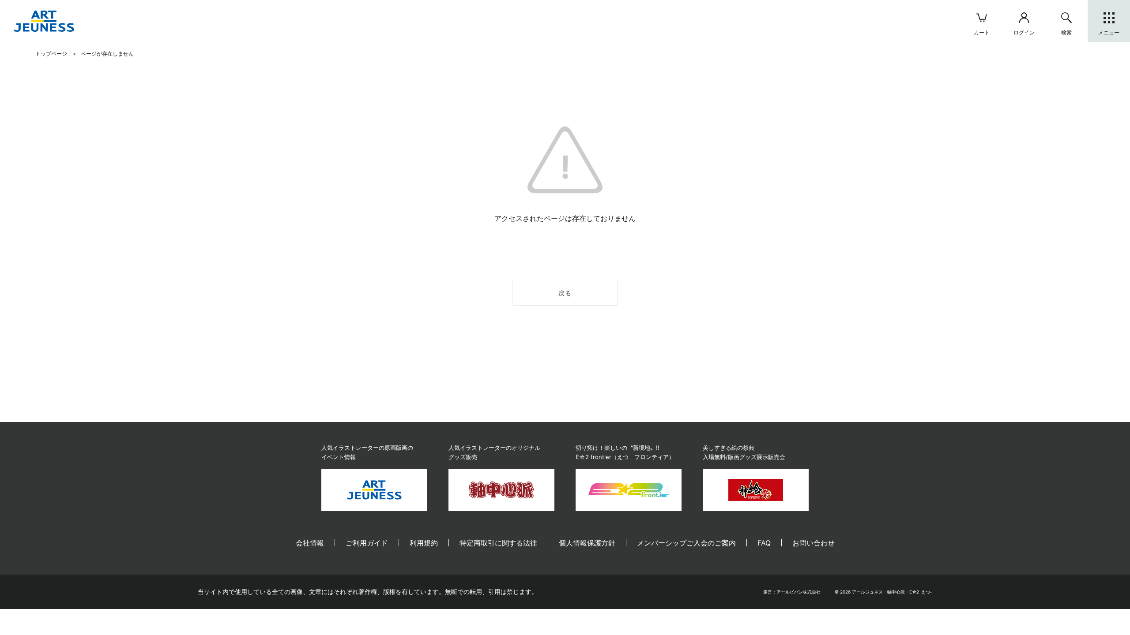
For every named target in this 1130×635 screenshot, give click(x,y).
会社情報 (310, 542)
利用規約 (424, 542)
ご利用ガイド (367, 542)
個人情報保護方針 (587, 542)
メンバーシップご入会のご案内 (686, 542)
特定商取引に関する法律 (498, 542)
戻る (565, 293)
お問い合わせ (813, 542)
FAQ (764, 542)
